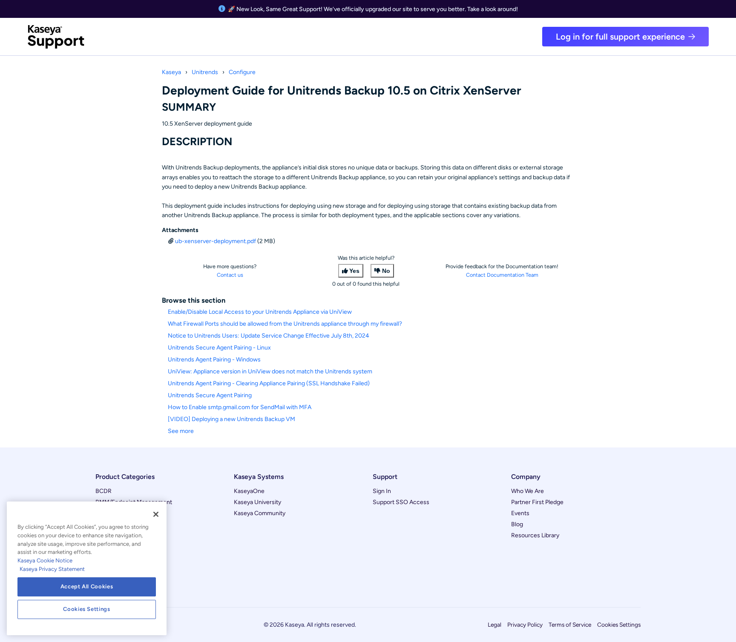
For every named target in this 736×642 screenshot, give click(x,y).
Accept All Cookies (86, 586)
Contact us (230, 275)
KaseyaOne (249, 491)
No (386, 270)
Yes (354, 270)
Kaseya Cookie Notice (44, 560)
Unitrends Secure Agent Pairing (210, 395)
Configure (242, 72)
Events (520, 513)
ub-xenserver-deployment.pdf (215, 241)
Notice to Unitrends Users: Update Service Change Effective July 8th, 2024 (268, 335)
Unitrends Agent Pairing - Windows (214, 359)
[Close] (156, 514)
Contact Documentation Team (502, 275)
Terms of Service (570, 624)
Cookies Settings (619, 624)
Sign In (382, 491)
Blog (517, 524)
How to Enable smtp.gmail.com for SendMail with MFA (239, 407)
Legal (494, 624)
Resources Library (535, 535)
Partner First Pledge (537, 502)
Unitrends (205, 72)
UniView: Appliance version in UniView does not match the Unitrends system (270, 371)
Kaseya (171, 72)
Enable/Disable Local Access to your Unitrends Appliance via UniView (260, 311)
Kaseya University (257, 502)
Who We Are (527, 491)
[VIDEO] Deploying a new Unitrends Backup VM (231, 419)
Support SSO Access (401, 502)
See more (181, 431)
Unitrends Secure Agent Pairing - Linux (219, 347)
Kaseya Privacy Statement (52, 569)
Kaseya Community (259, 513)
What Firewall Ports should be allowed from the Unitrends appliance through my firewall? (285, 323)
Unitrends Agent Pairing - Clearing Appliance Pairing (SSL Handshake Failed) (269, 383)
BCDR (103, 491)
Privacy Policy (525, 624)
